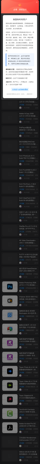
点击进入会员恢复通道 (20, 89)
